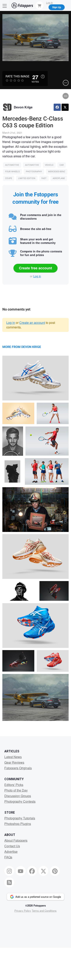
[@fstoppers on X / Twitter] (43, 871)
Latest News (13, 757)
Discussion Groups (17, 796)
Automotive (12, 165)
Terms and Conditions (44, 910)
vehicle (49, 165)
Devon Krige (23, 107)
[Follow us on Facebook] (32, 871)
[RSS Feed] (9, 882)
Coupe (8, 178)
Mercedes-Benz (56, 171)
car (62, 165)
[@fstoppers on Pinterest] (55, 871)
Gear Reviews (14, 762)
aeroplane (59, 178)
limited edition (26, 178)
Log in (37, 276)
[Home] (22, 5)
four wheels (12, 171)
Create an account (32, 322)
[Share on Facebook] (57, 107)
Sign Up (56, 7)
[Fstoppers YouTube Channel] (21, 871)
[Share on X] (65, 107)
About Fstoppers (15, 840)
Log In (49, 2)
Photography (34, 171)
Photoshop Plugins (17, 823)
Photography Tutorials (19, 818)
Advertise (11, 851)
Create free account (35, 268)
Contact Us (12, 846)
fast (44, 178)
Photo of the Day (16, 790)
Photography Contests (20, 801)
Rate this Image (17, 76)
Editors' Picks (13, 784)
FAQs (8, 857)
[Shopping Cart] (39, 5)
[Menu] (4, 5)
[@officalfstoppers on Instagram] (9, 871)
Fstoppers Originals (18, 768)
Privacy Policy (22, 910)
